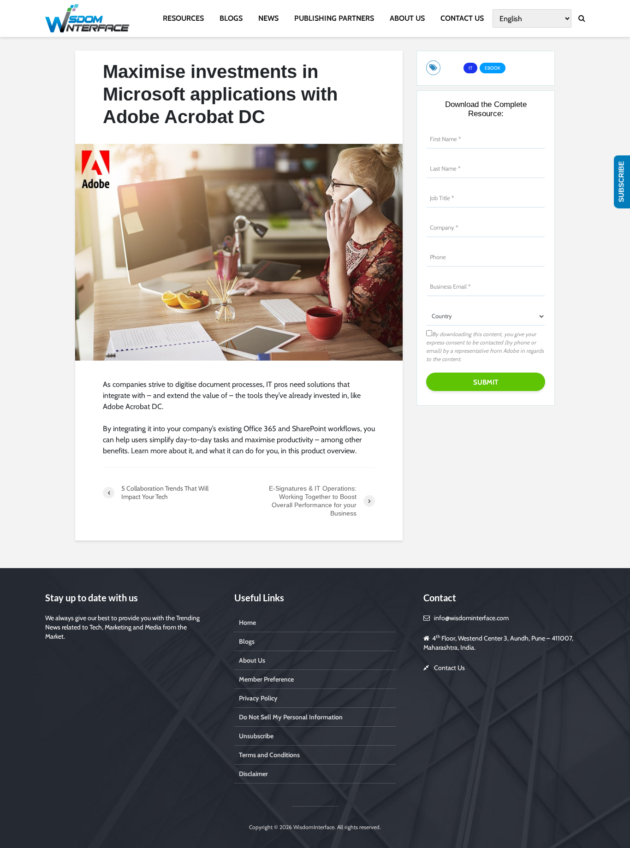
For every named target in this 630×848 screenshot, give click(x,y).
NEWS (268, 18)
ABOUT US (407, 18)
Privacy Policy (258, 698)
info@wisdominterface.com (471, 618)
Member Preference (266, 679)
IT (470, 68)
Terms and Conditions (269, 755)
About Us (252, 660)
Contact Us (449, 668)
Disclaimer (253, 774)
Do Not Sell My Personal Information (291, 717)
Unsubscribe (256, 736)
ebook (492, 68)
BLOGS (231, 18)
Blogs (247, 641)
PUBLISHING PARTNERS (334, 18)
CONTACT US (462, 18)
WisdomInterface (313, 827)
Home (247, 622)
